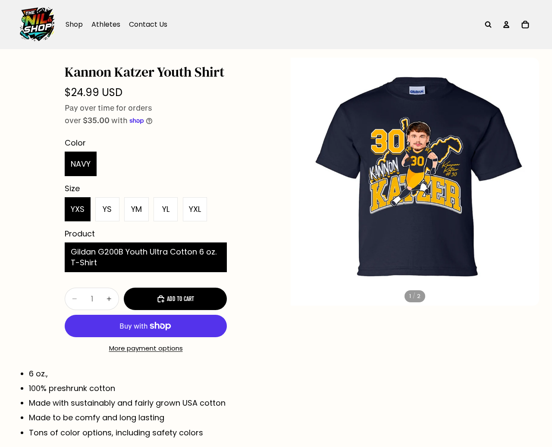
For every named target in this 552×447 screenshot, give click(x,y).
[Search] (488, 24)
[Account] (506, 24)
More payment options (146, 348)
